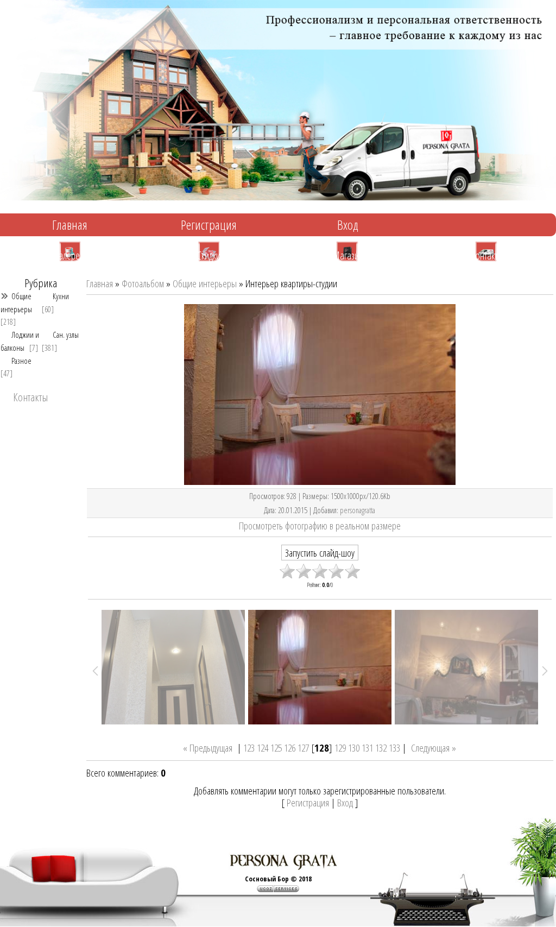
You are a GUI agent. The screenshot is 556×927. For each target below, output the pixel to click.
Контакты (487, 254)
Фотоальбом (143, 283)
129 (340, 747)
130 (353, 747)
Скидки (208, 254)
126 (289, 747)
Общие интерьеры (16, 302)
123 (249, 747)
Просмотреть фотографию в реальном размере (320, 525)
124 (262, 747)
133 (394, 747)
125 (276, 747)
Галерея (69, 254)
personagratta (357, 510)
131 (367, 747)
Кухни (61, 296)
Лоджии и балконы (20, 340)
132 (381, 747)
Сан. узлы (66, 334)
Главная (69, 225)
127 (303, 747)
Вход (347, 225)
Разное (21, 360)
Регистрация (209, 225)
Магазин (347, 254)
